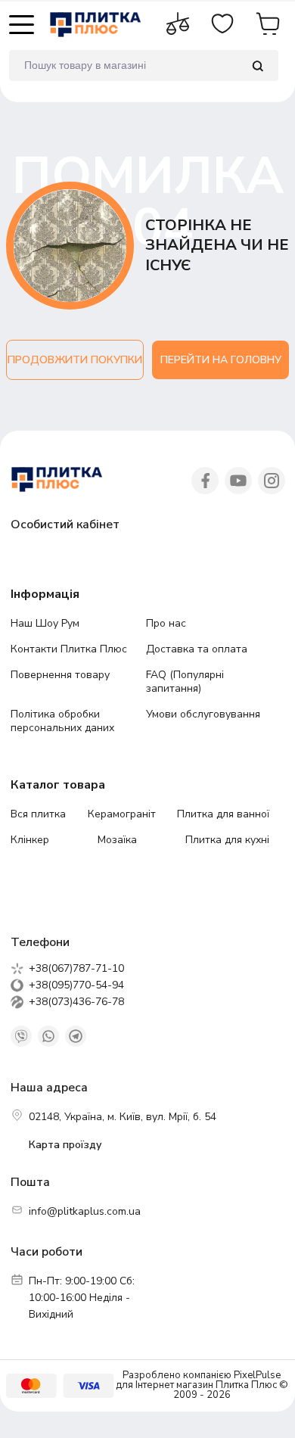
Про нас (166, 623)
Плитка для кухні (227, 840)
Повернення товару (60, 675)
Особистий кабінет (65, 524)
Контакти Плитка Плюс (69, 649)
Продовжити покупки (75, 360)
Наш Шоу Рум (45, 623)
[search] (257, 65)
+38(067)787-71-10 (76, 968)
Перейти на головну (220, 360)
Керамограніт (122, 814)
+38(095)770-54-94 (76, 985)
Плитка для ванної (223, 814)
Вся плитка (38, 814)
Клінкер (30, 840)
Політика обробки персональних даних (62, 721)
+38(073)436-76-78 (76, 1002)
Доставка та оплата (196, 649)
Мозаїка (117, 840)
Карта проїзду (65, 1145)
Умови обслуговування (203, 714)
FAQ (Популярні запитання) (185, 682)
